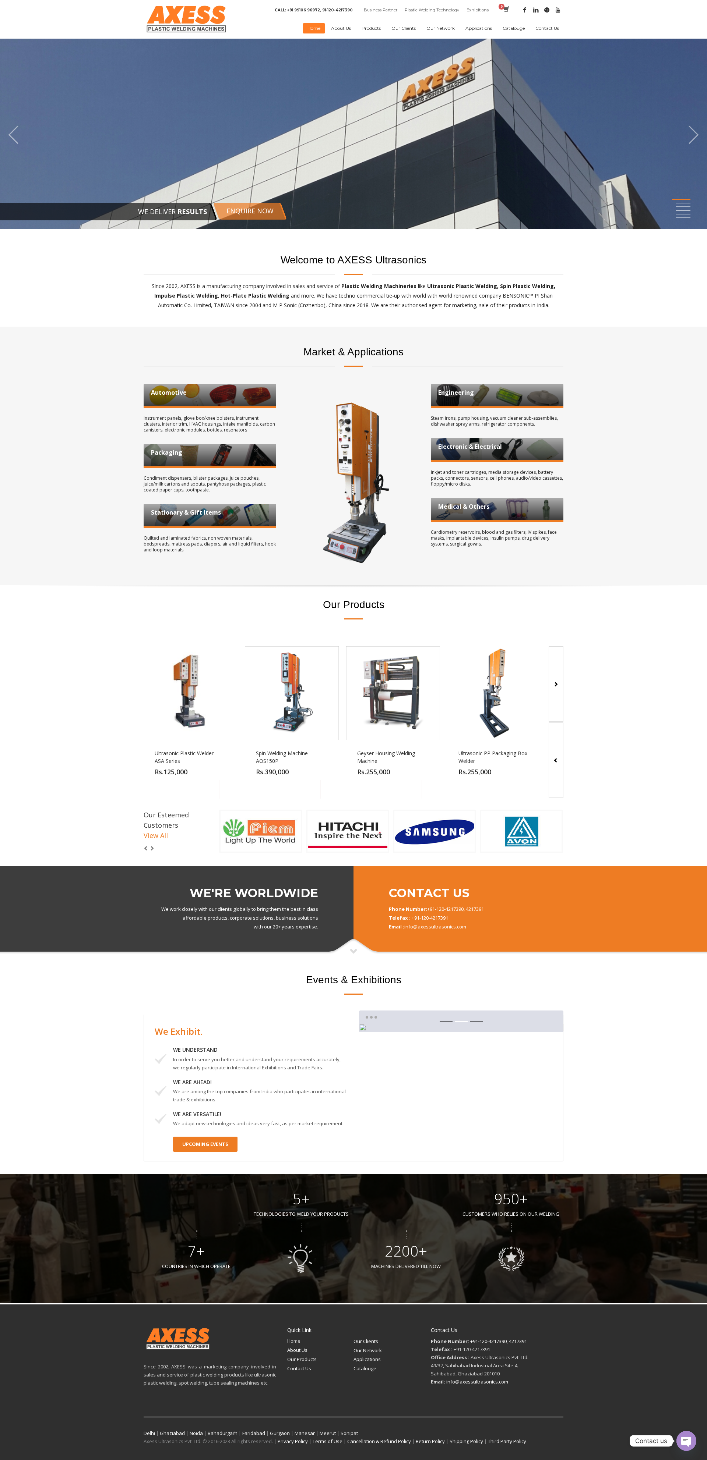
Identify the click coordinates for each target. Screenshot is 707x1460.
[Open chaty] (686, 1441)
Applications (367, 1359)
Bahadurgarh (223, 1433)
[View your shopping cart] (506, 10)
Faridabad (253, 1433)
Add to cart (210, 789)
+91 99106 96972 (303, 10)
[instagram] (546, 9)
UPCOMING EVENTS (205, 1144)
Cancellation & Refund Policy (379, 1441)
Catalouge (365, 1368)
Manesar (305, 1433)
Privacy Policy (293, 1441)
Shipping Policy (466, 1441)
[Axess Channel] (557, 9)
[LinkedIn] (535, 9)
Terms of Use (327, 1441)
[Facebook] (524, 9)
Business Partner (380, 10)
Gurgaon (280, 1433)
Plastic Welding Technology (432, 10)
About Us (297, 1350)
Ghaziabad (172, 1433)
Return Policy (430, 1441)
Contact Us (299, 1368)
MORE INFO (228, 789)
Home (293, 1341)
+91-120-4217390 (488, 1341)
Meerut (328, 1433)
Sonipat (349, 1433)
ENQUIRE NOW (250, 210)
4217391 (518, 1341)
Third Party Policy (507, 1441)
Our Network (368, 1350)
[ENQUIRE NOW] (353, 134)
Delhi (149, 1433)
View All (156, 835)
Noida (196, 1433)
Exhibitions (478, 10)
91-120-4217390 (337, 10)
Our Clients (366, 1341)
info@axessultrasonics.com (477, 1381)
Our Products (302, 1359)
